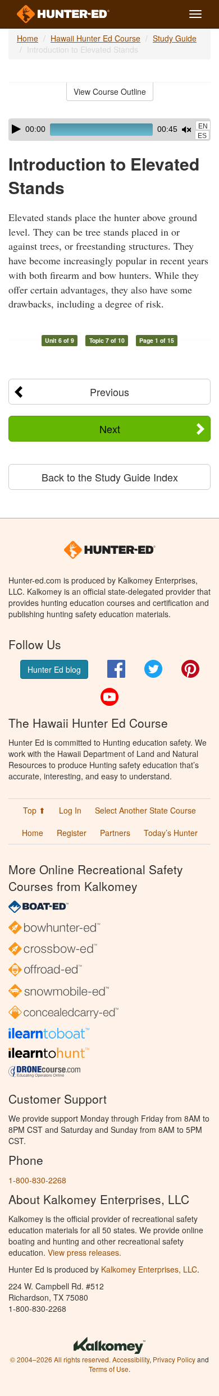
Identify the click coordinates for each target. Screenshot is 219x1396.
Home (27, 38)
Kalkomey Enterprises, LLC (149, 1269)
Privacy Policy (174, 1359)
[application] (109, 129)
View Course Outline (110, 91)
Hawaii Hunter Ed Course (95, 38)
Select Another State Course (145, 810)
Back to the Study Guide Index (110, 477)
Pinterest (190, 669)
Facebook (116, 669)
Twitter (153, 669)
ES (202, 136)
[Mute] (186, 129)
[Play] (16, 129)
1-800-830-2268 (37, 1180)
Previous (109, 391)
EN (203, 126)
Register (71, 832)
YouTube (109, 697)
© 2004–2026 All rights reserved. (60, 1359)
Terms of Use (109, 1369)
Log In (70, 810)
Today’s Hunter (171, 832)
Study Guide (175, 38)
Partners (115, 832)
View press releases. (84, 1252)
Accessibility (130, 1359)
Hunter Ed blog (54, 669)
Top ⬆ (34, 810)
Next (109, 428)
